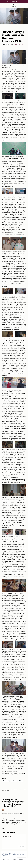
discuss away (18, 789)
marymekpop (10, 44)
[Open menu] (2, 5)
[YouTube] (16, 1)
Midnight (4, 129)
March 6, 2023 (4, 815)
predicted (4, 536)
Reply (3, 828)
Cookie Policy (4, 855)
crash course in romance (8, 789)
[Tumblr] (20, 1)
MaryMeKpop (14, 5)
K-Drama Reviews (6, 27)
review (7, 790)
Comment (21, 846)
